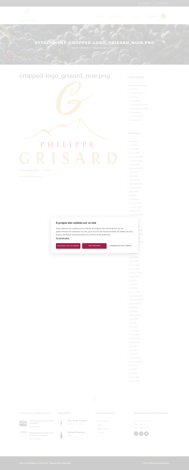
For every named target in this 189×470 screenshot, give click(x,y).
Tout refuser (94, 245)
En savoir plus (62, 238)
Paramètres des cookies (120, 245)
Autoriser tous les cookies (68, 245)
